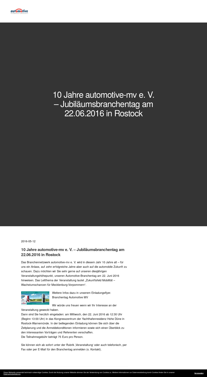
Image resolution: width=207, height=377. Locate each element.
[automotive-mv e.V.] (19, 11)
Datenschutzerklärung (12, 374)
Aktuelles (128, 11)
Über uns (76, 11)
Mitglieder (93, 11)
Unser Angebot (109, 11)
